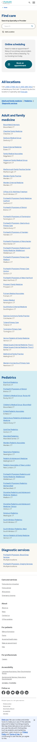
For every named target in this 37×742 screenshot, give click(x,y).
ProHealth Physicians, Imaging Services (18, 564)
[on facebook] (3, 692)
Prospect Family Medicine (13, 284)
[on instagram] (8, 692)
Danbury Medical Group (12, 138)
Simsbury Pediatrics (10, 513)
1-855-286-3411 (26, 87)
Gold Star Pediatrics (10, 430)
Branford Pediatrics (10, 382)
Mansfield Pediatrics (10, 436)
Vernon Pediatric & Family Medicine (16, 338)
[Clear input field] (32, 26)
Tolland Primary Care (11, 322)
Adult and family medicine (12, 101)
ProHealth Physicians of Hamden (15, 232)
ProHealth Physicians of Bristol (15, 207)
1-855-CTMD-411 (12, 87)
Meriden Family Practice (12, 176)
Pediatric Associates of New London (17, 465)
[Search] (29, 2)
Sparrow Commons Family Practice (16, 316)
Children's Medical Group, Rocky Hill (16, 396)
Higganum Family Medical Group (15, 160)
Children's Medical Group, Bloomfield (17, 405)
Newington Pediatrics (11, 452)
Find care (23, 92)
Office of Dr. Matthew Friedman (15, 192)
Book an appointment (20, 64)
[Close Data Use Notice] (34, 720)
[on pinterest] (22, 692)
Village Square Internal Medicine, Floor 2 (18, 347)
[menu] (33, 3)
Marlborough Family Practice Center (17, 169)
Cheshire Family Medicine (12, 131)
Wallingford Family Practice (13, 354)
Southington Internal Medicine (15, 307)
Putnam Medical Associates (13, 294)
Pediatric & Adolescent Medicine (15, 458)
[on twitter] (17, 692)
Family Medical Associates (13, 154)
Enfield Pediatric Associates (13, 411)
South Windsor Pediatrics (12, 520)
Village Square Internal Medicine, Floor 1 (18, 345)
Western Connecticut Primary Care (16, 363)
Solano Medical (9, 300)
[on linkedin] (26, 692)
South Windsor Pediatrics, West (15, 529)
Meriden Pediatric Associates (14, 443)
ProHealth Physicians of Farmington (17, 217)
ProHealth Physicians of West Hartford (18, 278)
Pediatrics (28, 101)
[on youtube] (13, 692)
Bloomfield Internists (11, 125)
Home (5, 7)
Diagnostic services (9, 103)
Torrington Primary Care (12, 329)
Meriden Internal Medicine (13, 183)
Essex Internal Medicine (12, 147)
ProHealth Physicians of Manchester (17, 241)
